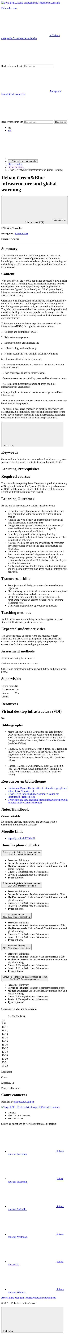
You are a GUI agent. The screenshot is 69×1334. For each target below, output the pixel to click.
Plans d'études (15, 164)
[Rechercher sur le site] (25, 118)
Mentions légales (23, 1297)
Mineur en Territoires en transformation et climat (25, 978)
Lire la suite (8, 445)
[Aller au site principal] (32, 157)
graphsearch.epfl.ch (24, 1101)
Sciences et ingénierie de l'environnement (22, 853)
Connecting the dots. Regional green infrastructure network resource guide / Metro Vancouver (38, 801)
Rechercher (60, 122)
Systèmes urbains (16, 915)
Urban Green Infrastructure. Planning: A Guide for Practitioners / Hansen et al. (33, 795)
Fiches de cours (9, 8)
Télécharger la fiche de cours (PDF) (45, 221)
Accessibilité (7, 1297)
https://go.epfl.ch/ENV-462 (21, 838)
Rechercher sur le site (12, 66)
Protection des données (44, 1297)
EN (9, 130)
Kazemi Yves (21, 233)
